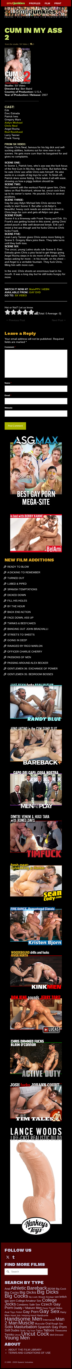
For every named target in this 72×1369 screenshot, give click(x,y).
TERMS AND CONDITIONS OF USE (29, 1352)
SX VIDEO (21, 295)
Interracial (49, 1319)
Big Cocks (12, 1292)
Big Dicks (28, 1292)
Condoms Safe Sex (28, 1304)
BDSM (51, 1288)
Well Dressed (56, 1335)
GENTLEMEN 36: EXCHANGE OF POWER (32, 668)
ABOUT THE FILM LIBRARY (25, 1349)
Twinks (9, 1334)
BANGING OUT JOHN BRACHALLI (27, 628)
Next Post (57, 320)
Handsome (42, 1315)
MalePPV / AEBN (39, 289)
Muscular (40, 1323)
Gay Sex (49, 1311)
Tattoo (39, 1330)
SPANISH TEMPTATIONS (22, 589)
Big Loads (33, 1297)
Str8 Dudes (12, 1330)
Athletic (18, 1288)
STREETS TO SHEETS (21, 634)
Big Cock (61, 1288)
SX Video (23, 44)
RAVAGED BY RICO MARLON (24, 645)
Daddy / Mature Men (28, 1308)
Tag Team (30, 1331)
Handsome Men (23, 1319)
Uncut (17, 1335)
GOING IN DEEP (17, 640)
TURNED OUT (15, 578)
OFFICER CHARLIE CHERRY (24, 651)
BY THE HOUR (16, 606)
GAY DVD (35, 292)
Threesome (61, 1330)
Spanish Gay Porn (52, 1327)
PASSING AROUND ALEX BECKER (27, 662)
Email (8, 395)
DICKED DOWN (16, 595)
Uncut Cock (35, 1334)
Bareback (37, 1288)
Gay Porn (31, 1312)
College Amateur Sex (28, 1300)
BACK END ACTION (19, 612)
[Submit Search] (7, 1271)
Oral (48, 1323)
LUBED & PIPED (17, 583)
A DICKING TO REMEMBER (23, 572)
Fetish (19, 1312)
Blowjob (41, 1297)
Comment (10, 347)
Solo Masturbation (21, 1326)
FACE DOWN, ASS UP (20, 617)
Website (8, 408)
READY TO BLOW (18, 566)
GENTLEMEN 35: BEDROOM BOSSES (30, 674)
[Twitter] (7, 1257)
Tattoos (48, 1330)
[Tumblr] (13, 1257)
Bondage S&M (52, 1297)
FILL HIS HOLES (17, 600)
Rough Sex (57, 1323)
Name (8, 383)
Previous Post (17, 320)
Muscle (26, 1323)
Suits (23, 1330)
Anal (7, 1288)
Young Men (17, 1338)
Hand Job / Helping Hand (23, 1315)
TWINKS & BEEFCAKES (21, 623)
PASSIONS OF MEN (19, 657)
